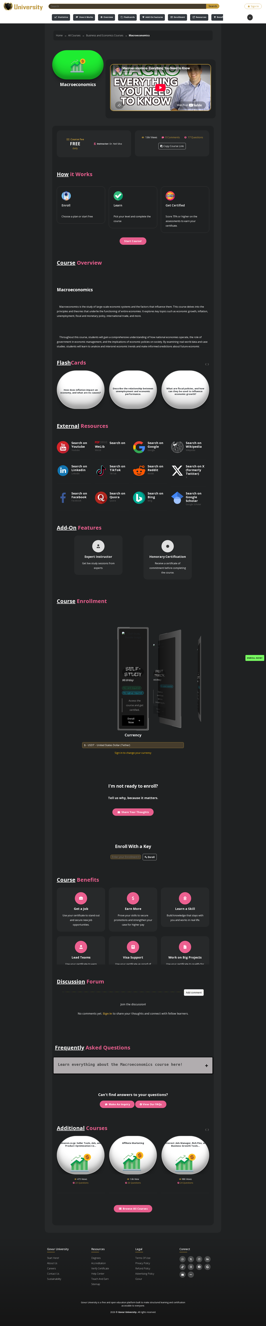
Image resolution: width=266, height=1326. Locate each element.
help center (97, 1273)
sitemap (95, 1284)
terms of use (142, 1258)
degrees (96, 1258)
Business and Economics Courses (104, 35)
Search (213, 6)
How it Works (86, 17)
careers (51, 1268)
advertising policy (144, 1273)
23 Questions (82, 1182)
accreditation (98, 1263)
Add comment (194, 992)
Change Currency (133, 740)
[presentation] (206, 364)
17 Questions (195, 137)
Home (59, 35)
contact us (53, 1273)
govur (138, 1279)
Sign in (107, 1013)
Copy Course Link (173, 146)
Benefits (221, 17)
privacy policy (142, 1263)
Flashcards (129, 17)
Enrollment (179, 17)
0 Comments (172, 137)
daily (77, 144)
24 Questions (186, 1182)
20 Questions (134, 1182)
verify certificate (100, 1268)
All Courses (74, 35)
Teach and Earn (100, 1279)
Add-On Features (154, 17)
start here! (53, 1258)
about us (52, 1263)
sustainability (54, 1279)
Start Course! (133, 241)
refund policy (142, 1268)
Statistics (62, 17)
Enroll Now (106, 711)
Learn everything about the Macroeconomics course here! (120, 1064)
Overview (108, 17)
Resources (200, 17)
